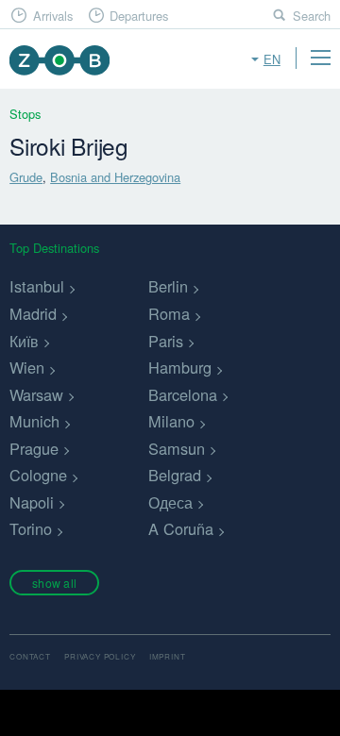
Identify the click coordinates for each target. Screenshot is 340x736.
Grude (25, 177)
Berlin (168, 286)
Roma (169, 313)
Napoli (31, 502)
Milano (171, 421)
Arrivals (53, 16)
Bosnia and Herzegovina (115, 177)
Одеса (170, 502)
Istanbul (36, 286)
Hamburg (180, 367)
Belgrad (174, 474)
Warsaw (36, 394)
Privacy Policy (99, 656)
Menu (320, 57)
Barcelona (182, 394)
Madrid (33, 313)
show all (54, 583)
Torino (30, 528)
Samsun (176, 448)
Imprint (167, 656)
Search (312, 16)
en (272, 59)
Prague (34, 448)
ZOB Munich (59, 59)
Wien (26, 367)
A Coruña (180, 528)
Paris (165, 340)
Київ (24, 340)
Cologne (38, 474)
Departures (139, 16)
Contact (30, 656)
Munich (34, 421)
